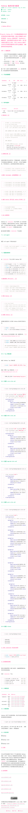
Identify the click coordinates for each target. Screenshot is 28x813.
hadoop (9, 9)
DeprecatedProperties (7, 792)
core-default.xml (6, 777)
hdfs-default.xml (6, 781)
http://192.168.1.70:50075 (18, 701)
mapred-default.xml (7, 785)
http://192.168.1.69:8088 (17, 698)
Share (21, 811)
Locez (8, 15)
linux (4, 9)
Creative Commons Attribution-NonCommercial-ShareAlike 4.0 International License (13, 805)
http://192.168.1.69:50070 (18, 696)
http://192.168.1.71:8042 (17, 706)
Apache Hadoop (6, 34)
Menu (9, 811)
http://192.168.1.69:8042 (17, 699)
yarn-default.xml (6, 788)
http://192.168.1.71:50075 (18, 704)
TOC (15, 811)
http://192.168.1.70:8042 (17, 702)
